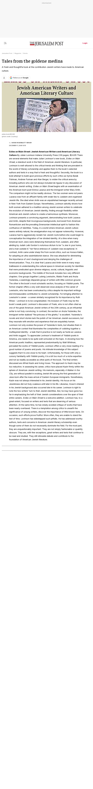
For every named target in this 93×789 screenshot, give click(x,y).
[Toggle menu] (5, 43)
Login (85, 43)
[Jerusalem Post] (46, 44)
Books (25, 53)
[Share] (4, 77)
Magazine (18, 53)
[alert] (20, 761)
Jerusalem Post (7, 53)
